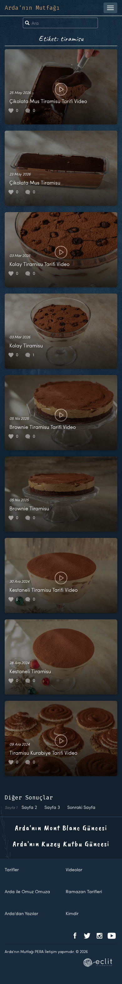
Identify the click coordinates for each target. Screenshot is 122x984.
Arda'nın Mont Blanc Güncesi (61, 827)
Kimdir (72, 913)
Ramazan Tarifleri (84, 891)
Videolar (74, 869)
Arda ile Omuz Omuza (27, 891)
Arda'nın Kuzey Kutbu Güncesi (61, 843)
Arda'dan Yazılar (21, 913)
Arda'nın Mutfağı (32, 7)
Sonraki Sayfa (81, 807)
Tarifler (12, 869)
